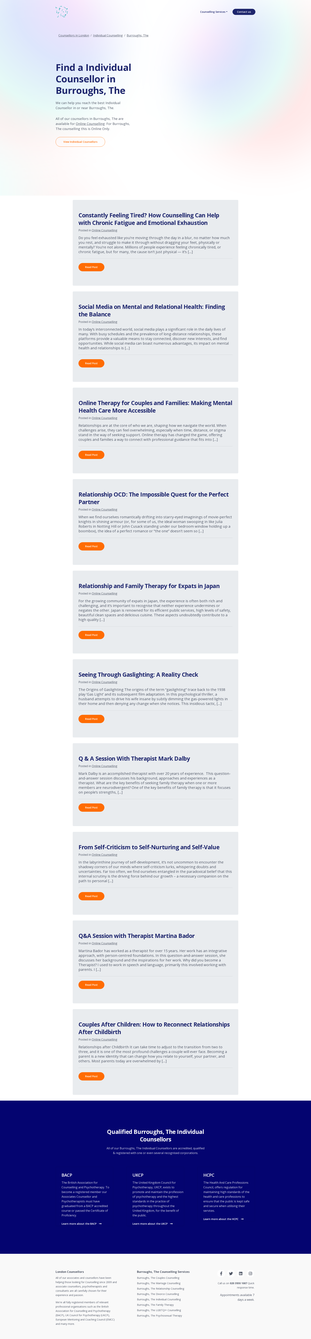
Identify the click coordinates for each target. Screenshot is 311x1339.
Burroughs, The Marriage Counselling (158, 1283)
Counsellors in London (73, 35)
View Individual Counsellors (80, 141)
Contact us (244, 11)
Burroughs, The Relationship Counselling (160, 1288)
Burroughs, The (137, 35)
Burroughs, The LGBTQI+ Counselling (159, 1310)
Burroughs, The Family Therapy (155, 1304)
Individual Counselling (108, 35)
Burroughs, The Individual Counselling (159, 1299)
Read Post (91, 267)
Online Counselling (90, 124)
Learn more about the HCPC (221, 1219)
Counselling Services (212, 11)
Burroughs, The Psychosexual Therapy (159, 1315)
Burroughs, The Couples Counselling (158, 1277)
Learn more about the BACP (79, 1223)
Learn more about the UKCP (150, 1223)
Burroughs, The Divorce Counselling (158, 1294)
